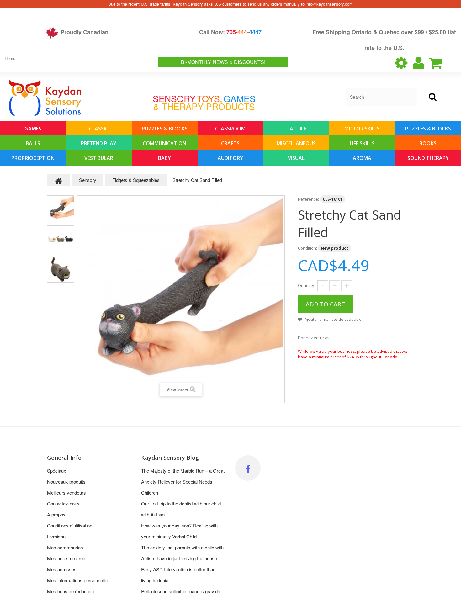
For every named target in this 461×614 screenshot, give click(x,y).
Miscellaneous (296, 143)
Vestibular (98, 158)
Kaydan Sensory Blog (170, 457)
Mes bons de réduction (70, 591)
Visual (296, 158)
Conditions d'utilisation (69, 525)
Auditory (230, 158)
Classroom (230, 128)
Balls (33, 143)
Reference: (308, 199)
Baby (164, 158)
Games (32, 128)
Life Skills (362, 143)
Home (10, 58)
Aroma (362, 158)
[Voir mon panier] (441, 63)
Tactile (296, 128)
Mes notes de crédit (67, 558)
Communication (164, 143)
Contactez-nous (63, 503)
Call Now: (230, 32)
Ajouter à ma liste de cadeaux (332, 319)
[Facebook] (248, 468)
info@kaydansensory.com (329, 4)
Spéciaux (56, 470)
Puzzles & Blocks (165, 128)
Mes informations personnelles (78, 580)
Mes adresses (62, 569)
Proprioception (33, 158)
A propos (56, 514)
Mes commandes (65, 547)
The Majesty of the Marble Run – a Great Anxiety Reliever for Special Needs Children (183, 481)
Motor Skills (362, 128)
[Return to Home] (58, 180)
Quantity (306, 285)
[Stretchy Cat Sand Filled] (60, 208)
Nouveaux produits (66, 481)
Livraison (56, 536)
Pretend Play (98, 143)
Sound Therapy (428, 158)
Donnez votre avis (315, 338)
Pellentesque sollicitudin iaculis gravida (180, 591)
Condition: (307, 248)
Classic (98, 128)
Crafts (230, 143)
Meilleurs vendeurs (66, 492)
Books (428, 143)
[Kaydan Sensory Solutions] (45, 98)
